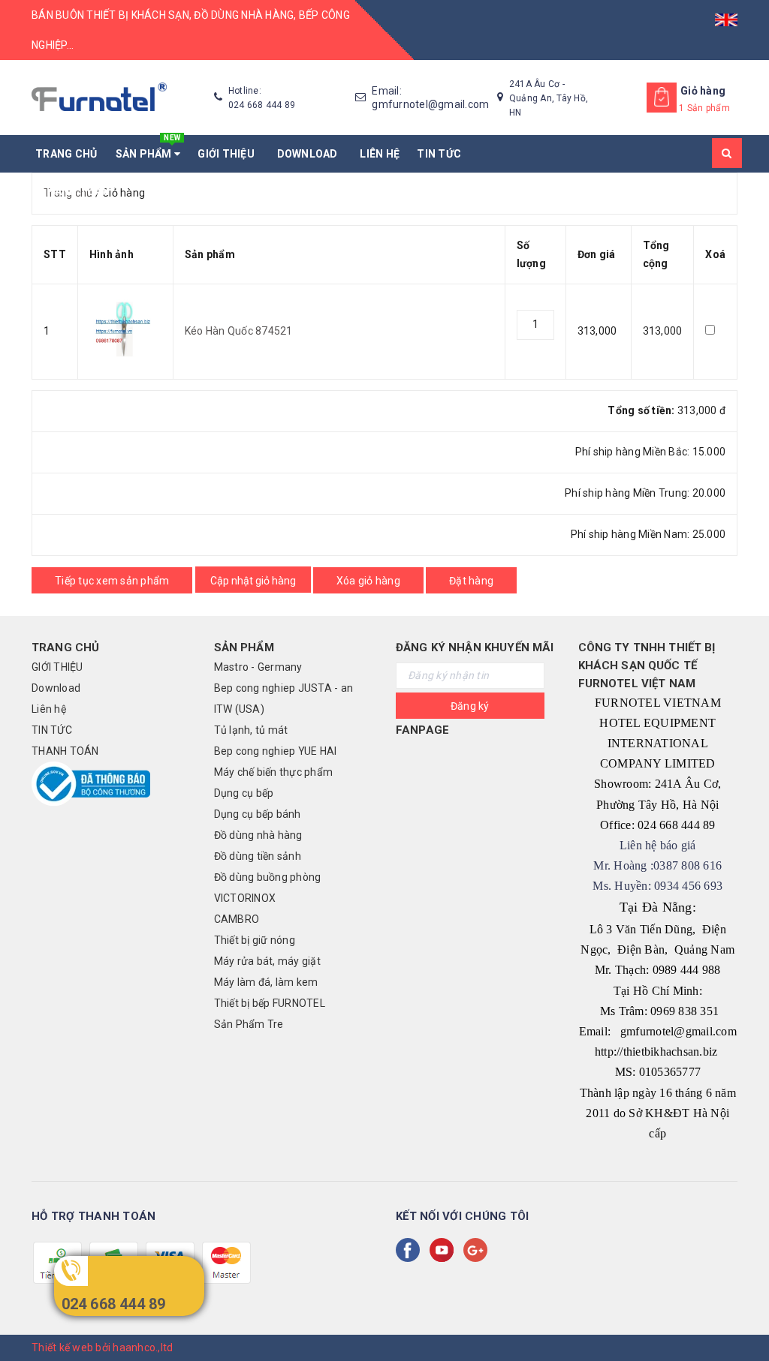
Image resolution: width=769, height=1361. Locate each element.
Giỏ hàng (702, 91)
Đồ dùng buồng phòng (267, 877)
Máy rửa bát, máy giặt (267, 961)
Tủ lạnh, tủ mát (251, 730)
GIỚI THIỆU (228, 154)
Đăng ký (470, 706)
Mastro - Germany (258, 667)
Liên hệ (380, 154)
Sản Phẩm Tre (249, 1024)
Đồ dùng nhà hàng (258, 835)
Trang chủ (66, 154)
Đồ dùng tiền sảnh (257, 856)
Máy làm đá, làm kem (266, 982)
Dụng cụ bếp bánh (257, 814)
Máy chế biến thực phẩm (273, 772)
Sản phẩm (148, 147)
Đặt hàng (471, 581)
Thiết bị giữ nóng (254, 940)
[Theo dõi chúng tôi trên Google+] (478, 1250)
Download (310, 154)
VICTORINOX (245, 898)
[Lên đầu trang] (743, 1316)
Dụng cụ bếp (244, 793)
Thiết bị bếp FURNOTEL (269, 1003)
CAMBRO (237, 919)
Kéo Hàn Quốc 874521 (239, 331)
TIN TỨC (439, 154)
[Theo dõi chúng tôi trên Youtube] (445, 1250)
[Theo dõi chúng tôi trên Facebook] (411, 1250)
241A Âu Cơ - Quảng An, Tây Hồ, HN (548, 98)
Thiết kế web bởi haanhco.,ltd (102, 1347)
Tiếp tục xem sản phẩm (112, 581)
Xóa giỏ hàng (368, 581)
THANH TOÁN (74, 191)
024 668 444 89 (114, 1304)
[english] (726, 15)
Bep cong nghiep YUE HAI (275, 751)
